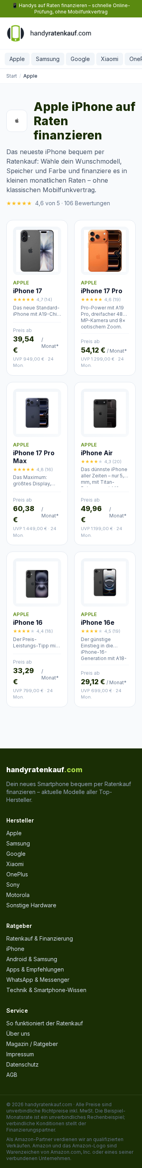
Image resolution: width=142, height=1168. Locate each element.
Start (11, 76)
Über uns (18, 1033)
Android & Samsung (31, 959)
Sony (13, 884)
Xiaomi (109, 58)
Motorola (18, 894)
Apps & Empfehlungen (35, 969)
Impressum (20, 1054)
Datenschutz (22, 1064)
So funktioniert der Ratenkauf (44, 1023)
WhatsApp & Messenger (37, 979)
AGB (11, 1074)
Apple (17, 58)
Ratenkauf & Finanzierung (39, 938)
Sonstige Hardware (31, 905)
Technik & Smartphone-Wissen (46, 990)
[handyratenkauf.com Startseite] (49, 33)
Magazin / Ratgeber (32, 1043)
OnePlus (17, 874)
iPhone (15, 948)
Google (80, 58)
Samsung (48, 58)
